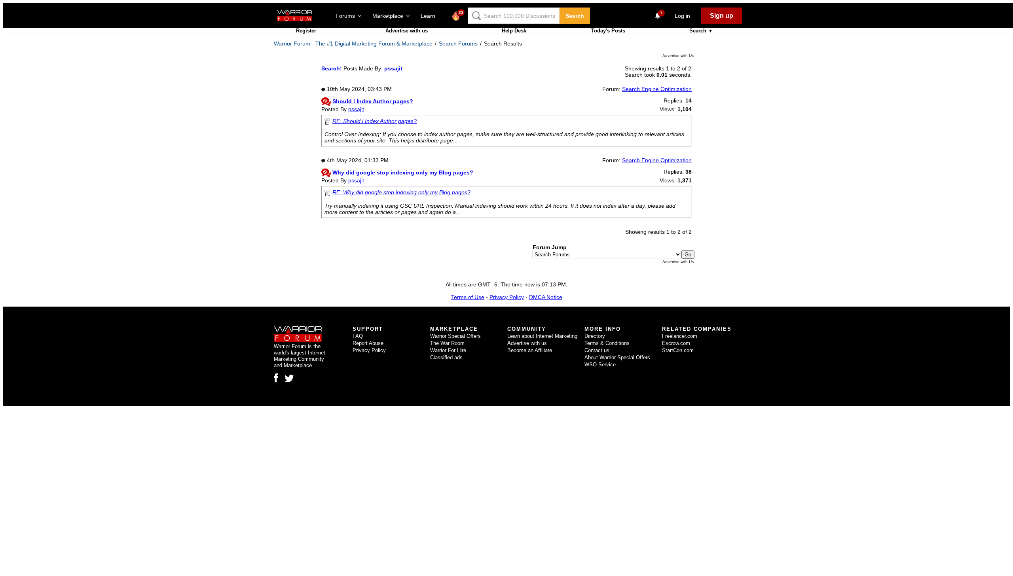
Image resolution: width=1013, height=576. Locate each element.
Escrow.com (676, 343)
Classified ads (446, 357)
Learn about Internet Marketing (542, 336)
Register (306, 31)
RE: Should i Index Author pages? (374, 121)
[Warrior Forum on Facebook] (276, 378)
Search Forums (458, 43)
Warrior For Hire (448, 350)
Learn (430, 16)
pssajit (356, 109)
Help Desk (514, 31)
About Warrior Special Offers (617, 357)
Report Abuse (368, 343)
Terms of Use (467, 297)
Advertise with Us (678, 55)
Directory (594, 336)
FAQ (358, 336)
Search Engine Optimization (657, 89)
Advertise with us (406, 31)
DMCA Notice (545, 297)
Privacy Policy (506, 297)
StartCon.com (678, 350)
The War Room (447, 343)
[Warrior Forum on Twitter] (289, 379)
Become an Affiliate (529, 350)
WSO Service (600, 365)
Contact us (596, 350)
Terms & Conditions (607, 343)
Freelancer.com (679, 336)
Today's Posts (608, 31)
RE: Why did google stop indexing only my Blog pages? (401, 192)
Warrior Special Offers (455, 336)
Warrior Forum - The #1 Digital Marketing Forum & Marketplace (353, 43)
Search (574, 16)
